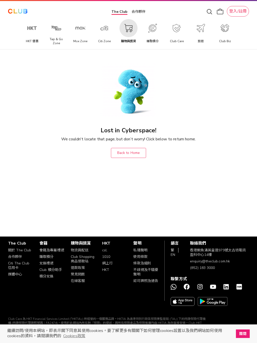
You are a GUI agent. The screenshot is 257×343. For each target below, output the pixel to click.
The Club (119, 11)
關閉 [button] (242, 333)
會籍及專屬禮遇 (51, 250)
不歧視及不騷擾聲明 (145, 272)
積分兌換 (46, 276)
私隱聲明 (140, 250)
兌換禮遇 (46, 263)
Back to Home (128, 152)
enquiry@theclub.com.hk (210, 261)
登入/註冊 (238, 11)
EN (173, 254)
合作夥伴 (139, 11)
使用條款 (140, 256)
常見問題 (78, 274)
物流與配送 (80, 250)
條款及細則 (142, 263)
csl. (105, 250)
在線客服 (78, 280)
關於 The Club (19, 250)
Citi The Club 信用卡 (18, 265)
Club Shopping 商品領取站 (83, 259)
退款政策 (78, 267)
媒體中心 (15, 274)
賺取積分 (46, 256)
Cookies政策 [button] (74, 336)
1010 (106, 256)
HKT (105, 269)
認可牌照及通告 (145, 280)
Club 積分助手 (50, 269)
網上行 (107, 263)
